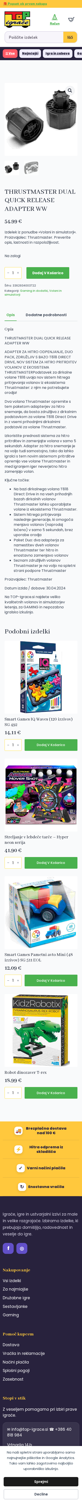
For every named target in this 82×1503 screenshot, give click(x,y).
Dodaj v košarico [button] (51, 745)
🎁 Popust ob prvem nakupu (25, 4)
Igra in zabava (58, 53)
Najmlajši (30, 53)
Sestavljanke (15, 1306)
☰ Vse (10, 53)
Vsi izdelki (12, 1280)
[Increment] (17, 273)
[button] (70, 90)
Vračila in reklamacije (24, 1353)
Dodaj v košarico (47, 273)
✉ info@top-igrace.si (28, 1429)
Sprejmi (41, 1481)
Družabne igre (16, 1298)
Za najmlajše (15, 1289)
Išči (70, 37)
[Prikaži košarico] (71, 19)
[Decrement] (8, 273)
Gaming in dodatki (34, 291)
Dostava (11, 1345)
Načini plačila (16, 1362)
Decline (41, 1494)
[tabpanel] (41, 471)
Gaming (11, 1315)
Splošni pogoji (16, 1370)
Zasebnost (13, 1379)
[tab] (11, 315)
